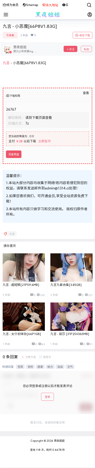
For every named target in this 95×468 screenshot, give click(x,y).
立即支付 (44, 141)
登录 (47, 396)
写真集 (10, 35)
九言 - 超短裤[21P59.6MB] (21, 284)
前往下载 (84, 35)
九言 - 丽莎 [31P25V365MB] (69, 333)
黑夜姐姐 (59, 440)
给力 (50, 366)
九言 (6, 63)
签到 (20, 366)
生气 (70, 366)
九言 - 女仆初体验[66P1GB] (22, 333)
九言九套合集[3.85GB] (66, 284)
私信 (86, 49)
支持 (30, 366)
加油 (60, 366)
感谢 (40, 366)
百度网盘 (13, 154)
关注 (71, 49)
